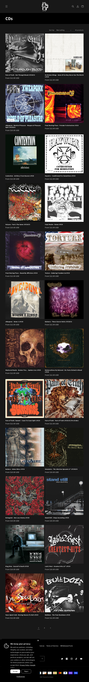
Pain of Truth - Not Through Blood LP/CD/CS (20, 75)
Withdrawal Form (66, 646)
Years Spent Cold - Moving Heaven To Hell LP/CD (21, 615)
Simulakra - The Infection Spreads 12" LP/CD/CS (61, 469)
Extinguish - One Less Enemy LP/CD (17, 518)
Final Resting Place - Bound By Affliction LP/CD (21, 273)
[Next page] (50, 628)
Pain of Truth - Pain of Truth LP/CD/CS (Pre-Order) (62, 421)
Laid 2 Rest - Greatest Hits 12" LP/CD (57, 566)
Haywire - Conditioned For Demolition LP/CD (60, 176)
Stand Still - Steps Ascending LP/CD (57, 518)
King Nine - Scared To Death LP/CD (17, 566)
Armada (51, 677)
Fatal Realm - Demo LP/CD (54, 224)
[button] (6, 6)
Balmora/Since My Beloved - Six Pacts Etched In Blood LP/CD (63, 371)
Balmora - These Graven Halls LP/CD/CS (58, 322)
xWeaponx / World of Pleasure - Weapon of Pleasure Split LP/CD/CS (23, 126)
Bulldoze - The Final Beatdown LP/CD (57, 615)
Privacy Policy (25, 665)
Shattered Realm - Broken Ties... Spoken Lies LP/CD (23, 370)
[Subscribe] (42, 658)
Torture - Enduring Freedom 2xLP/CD (57, 273)
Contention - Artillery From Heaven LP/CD (19, 176)
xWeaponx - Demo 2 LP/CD (14, 322)
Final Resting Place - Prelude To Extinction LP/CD (61, 125)
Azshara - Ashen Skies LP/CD (15, 469)
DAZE (41, 677)
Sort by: (51, 30)
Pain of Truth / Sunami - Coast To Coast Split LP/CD (22, 421)
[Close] (38, 640)
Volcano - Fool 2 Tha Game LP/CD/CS (17, 224)
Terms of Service (52, 646)
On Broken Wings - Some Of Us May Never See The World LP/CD (64, 76)
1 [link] (38, 628)
